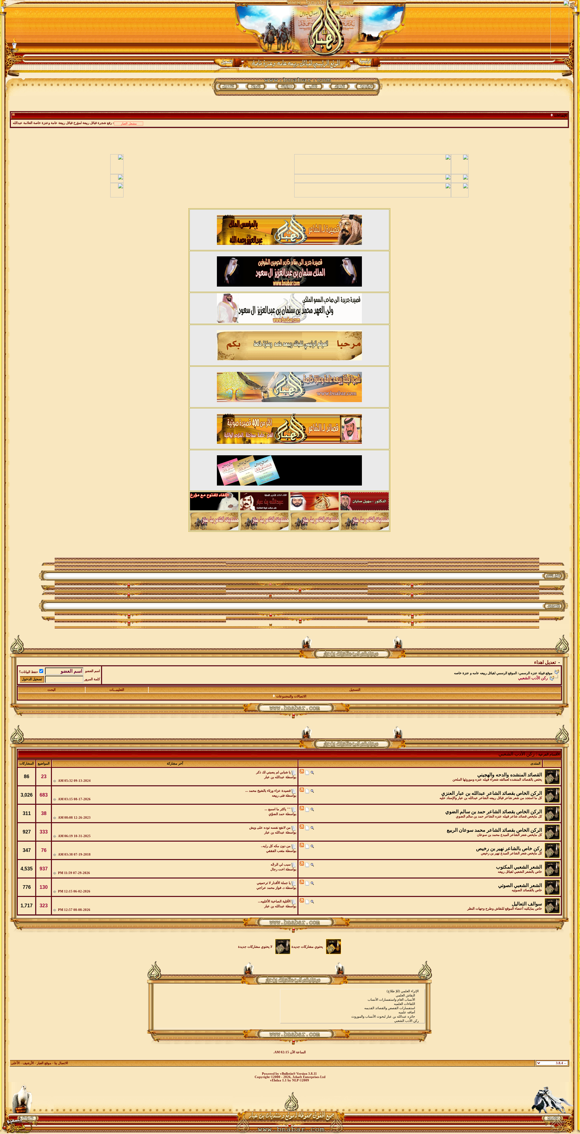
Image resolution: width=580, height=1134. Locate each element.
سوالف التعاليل (527, 903)
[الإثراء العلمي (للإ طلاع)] (352, 991)
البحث (51, 689)
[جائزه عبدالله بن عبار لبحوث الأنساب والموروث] (352, 1017)
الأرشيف (28, 1063)
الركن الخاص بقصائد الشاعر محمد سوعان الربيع (494, 830)
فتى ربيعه (278, 795)
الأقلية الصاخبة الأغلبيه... (274, 901)
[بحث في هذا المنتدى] (312, 772)
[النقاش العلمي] (352, 995)
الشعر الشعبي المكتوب (519, 866)
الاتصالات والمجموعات (291, 696)
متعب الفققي (275, 851)
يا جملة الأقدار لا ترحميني (274, 883)
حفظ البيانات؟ (28, 672)
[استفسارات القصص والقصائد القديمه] (352, 1008)
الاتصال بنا (61, 1063)
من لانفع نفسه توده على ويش (270, 827)
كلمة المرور (92, 679)
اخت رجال (277, 869)
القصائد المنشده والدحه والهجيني (509, 774)
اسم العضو (92, 671)
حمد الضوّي (277, 814)
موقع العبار (44, 1063)
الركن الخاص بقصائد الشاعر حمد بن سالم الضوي (493, 811)
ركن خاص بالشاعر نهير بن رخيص (509, 848)
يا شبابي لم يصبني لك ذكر (273, 772)
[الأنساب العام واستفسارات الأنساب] (352, 1000)
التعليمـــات (116, 689)
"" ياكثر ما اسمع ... (278, 809)
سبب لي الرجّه (281, 864)
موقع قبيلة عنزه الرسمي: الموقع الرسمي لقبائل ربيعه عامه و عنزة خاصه (503, 673)
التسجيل (354, 689)
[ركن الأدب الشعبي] (352, 1021)
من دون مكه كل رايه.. (276, 846)
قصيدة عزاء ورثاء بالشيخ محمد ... (268, 790)
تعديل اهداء (545, 662)
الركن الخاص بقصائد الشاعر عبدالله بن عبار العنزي (491, 793)
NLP (295, 1080)
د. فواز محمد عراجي (270, 887)
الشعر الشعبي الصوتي (520, 885)
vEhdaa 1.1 (278, 1080)
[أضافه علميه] (352, 1012)
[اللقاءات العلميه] (352, 1004)
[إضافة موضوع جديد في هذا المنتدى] (307, 772)
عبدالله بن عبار (274, 777)
